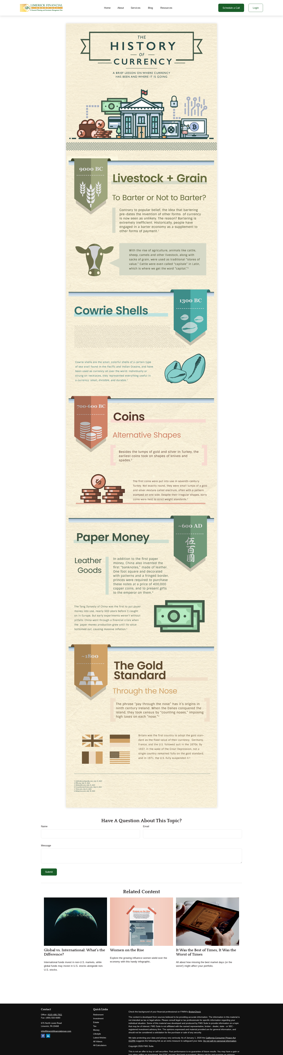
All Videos (97, 1041)
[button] (107, 8)
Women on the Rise (127, 950)
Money (96, 1030)
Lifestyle (97, 1034)
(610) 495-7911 (55, 1014)
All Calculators (99, 1045)
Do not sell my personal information (219, 1041)
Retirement (98, 1014)
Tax (94, 1026)
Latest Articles (99, 1037)
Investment (98, 1018)
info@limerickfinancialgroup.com (56, 1031)
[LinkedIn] (48, 1036)
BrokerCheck (195, 1012)
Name (44, 826)
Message (46, 845)
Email (146, 826)
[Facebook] (43, 1036)
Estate (96, 1022)
